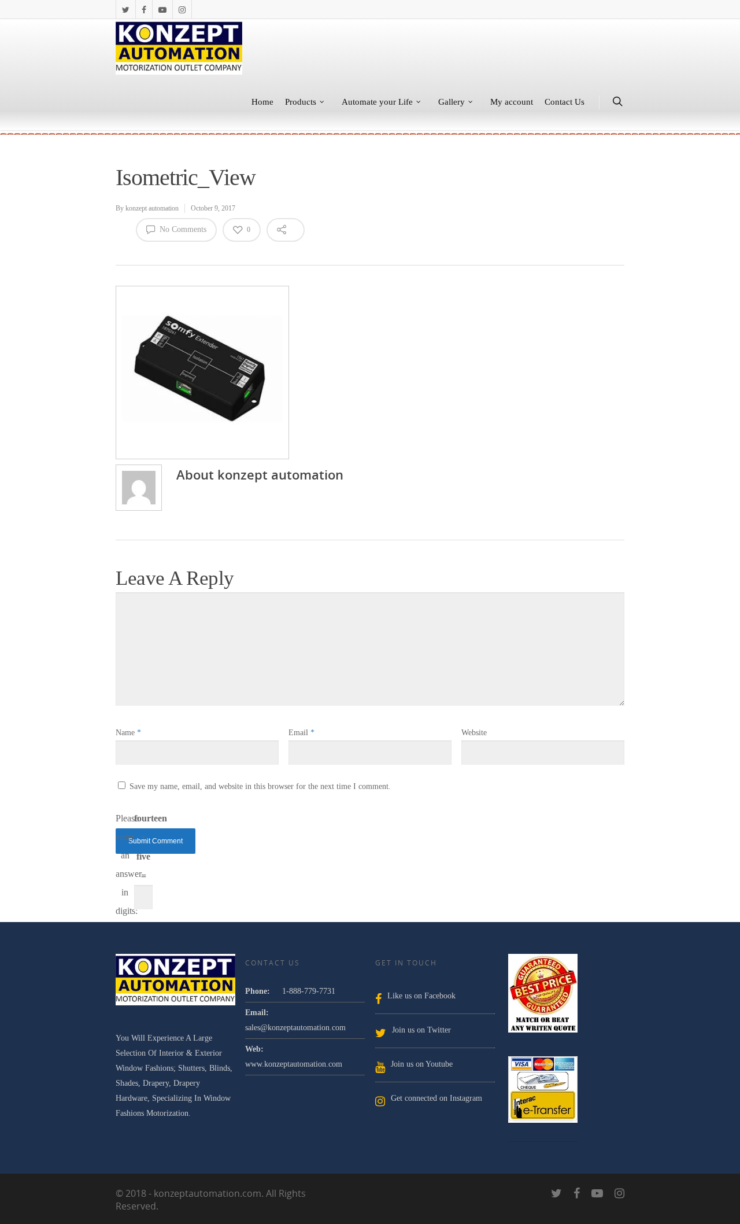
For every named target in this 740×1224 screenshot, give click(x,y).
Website (474, 732)
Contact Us (564, 101)
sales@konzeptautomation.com (295, 1027)
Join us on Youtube (422, 1064)
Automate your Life (377, 101)
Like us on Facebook (421, 995)
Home (262, 101)
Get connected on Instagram (436, 1098)
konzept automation (152, 208)
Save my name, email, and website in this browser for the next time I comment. (260, 786)
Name (128, 732)
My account (511, 101)
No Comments (181, 229)
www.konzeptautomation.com (293, 1064)
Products (300, 101)
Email (301, 732)
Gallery (451, 101)
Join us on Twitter (421, 1030)
